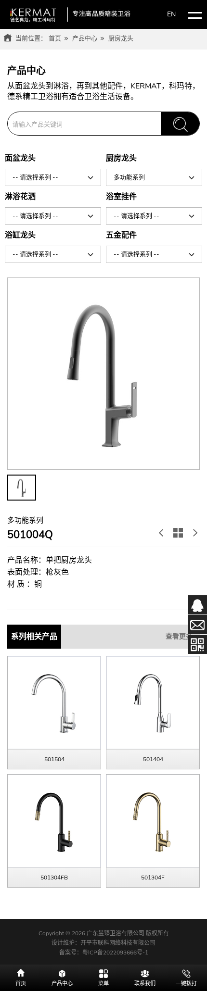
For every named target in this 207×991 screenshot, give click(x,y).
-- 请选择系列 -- (35, 177)
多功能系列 (129, 177)
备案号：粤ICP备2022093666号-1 (103, 952)
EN (171, 14)
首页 (55, 38)
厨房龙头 (120, 38)
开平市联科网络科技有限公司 (117, 943)
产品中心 (84, 38)
